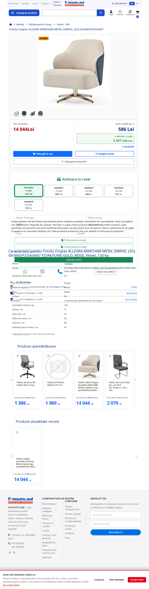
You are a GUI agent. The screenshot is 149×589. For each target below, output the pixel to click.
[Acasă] (10, 24)
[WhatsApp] (26, 271)
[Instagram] (14, 552)
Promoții (14, 3)
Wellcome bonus (47, 517)
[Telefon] (60, 271)
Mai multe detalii (11, 585)
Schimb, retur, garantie (49, 537)
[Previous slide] (12, 379)
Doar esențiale (116, 579)
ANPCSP (46, 557)
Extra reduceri (49, 503)
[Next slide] (135, 379)
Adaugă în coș (44, 153)
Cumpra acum (106, 153)
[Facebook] (9, 552)
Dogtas (68, 263)
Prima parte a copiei (74, 240)
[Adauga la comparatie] (17, 356)
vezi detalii (129, 146)
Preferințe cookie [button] (70, 527)
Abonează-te (115, 532)
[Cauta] (101, 12)
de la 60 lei (131, 293)
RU (137, 3)
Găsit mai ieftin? (106, 271)
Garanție (25, 3)
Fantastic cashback (47, 510)
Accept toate (137, 579)
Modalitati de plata (48, 544)
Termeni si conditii (47, 525)
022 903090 (17, 547)
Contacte (45, 3)
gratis (134, 286)
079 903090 (17, 543)
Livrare (35, 3)
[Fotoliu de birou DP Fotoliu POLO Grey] (27, 366)
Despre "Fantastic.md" (72, 508)
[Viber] (43, 271)
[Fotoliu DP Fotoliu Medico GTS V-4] (58, 366)
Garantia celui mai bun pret (49, 551)
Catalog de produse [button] (26, 12)
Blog (67, 537)
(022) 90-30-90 (121, 3)
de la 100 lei (131, 299)
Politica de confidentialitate (73, 520)
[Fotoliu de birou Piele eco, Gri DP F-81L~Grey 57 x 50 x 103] (120, 366)
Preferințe (99, 579)
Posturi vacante (57, 3)
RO (132, 3)
